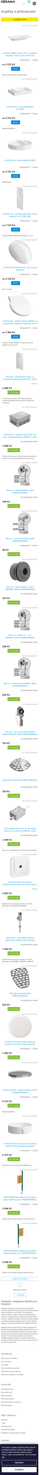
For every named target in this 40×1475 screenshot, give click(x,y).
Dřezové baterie (6, 1405)
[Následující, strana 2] (20, 1285)
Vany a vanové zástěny (9, 1358)
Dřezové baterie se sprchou (11, 1402)
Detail (15, 69)
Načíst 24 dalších (20, 1279)
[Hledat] (23, 3)
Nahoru (21, 1295)
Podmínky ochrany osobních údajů (13, 1433)
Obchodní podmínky (8, 1429)
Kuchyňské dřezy (7, 1389)
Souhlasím (19, 1470)
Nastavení (19, 1463)
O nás (3, 1423)
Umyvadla (4, 1365)
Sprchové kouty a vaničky (10, 1368)
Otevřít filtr (20, 19)
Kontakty (4, 1420)
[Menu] (34, 3)
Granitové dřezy (6, 1392)
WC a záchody (6, 1361)
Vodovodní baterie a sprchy (10, 1371)
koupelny (10, 1338)
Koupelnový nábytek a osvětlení (12, 1374)
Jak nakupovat (6, 1426)
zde (3, 1457)
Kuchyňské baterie (7, 1399)
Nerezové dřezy (6, 1396)
